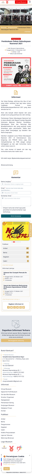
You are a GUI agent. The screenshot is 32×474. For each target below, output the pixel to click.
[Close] (29, 455)
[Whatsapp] (14, 307)
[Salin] (23, 307)
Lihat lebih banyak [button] (7, 265)
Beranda (3, 27)
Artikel (3, 419)
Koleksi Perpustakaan (8, 432)
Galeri (3, 430)
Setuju (7, 469)
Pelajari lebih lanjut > (9, 464)
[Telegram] (17, 307)
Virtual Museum (21, 2)
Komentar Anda (6, 196)
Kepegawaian (5, 400)
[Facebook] (8, 307)
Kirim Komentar (16, 216)
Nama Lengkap (6, 181)
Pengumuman (12, 27)
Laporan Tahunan (6, 435)
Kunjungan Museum (7, 405)
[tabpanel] (16, 231)
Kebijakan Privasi (6, 408)
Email (12, 189)
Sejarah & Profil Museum (9, 392)
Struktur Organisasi (7, 397)
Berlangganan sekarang (16, 340)
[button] (30, 2)
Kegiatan (4, 427)
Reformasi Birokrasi (7, 438)
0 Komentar (8, 280)
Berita (3, 422)
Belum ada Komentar (16, 53)
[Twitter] (11, 307)
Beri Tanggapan (30, 229)
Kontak (3, 411)
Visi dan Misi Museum (8, 394)
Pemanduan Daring (7, 403)
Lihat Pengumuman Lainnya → (11, 299)
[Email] (20, 307)
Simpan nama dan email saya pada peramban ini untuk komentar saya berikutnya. (14, 210)
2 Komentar (8, 295)
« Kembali (27, 32)
